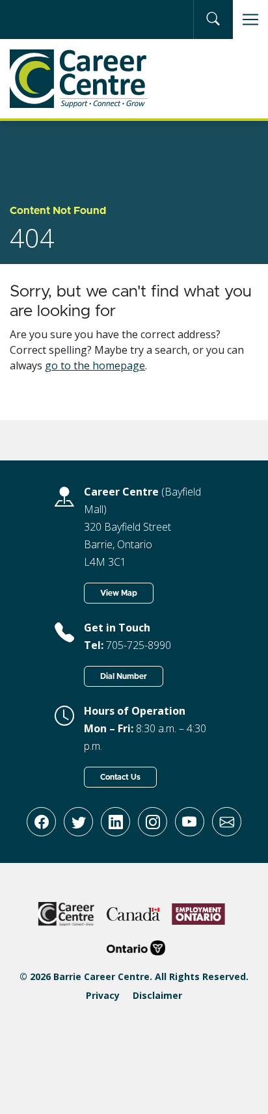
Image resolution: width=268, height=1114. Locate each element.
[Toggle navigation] (250, 19)
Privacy (103, 995)
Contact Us (120, 777)
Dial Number (123, 676)
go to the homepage (95, 365)
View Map (118, 593)
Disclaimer (157, 995)
